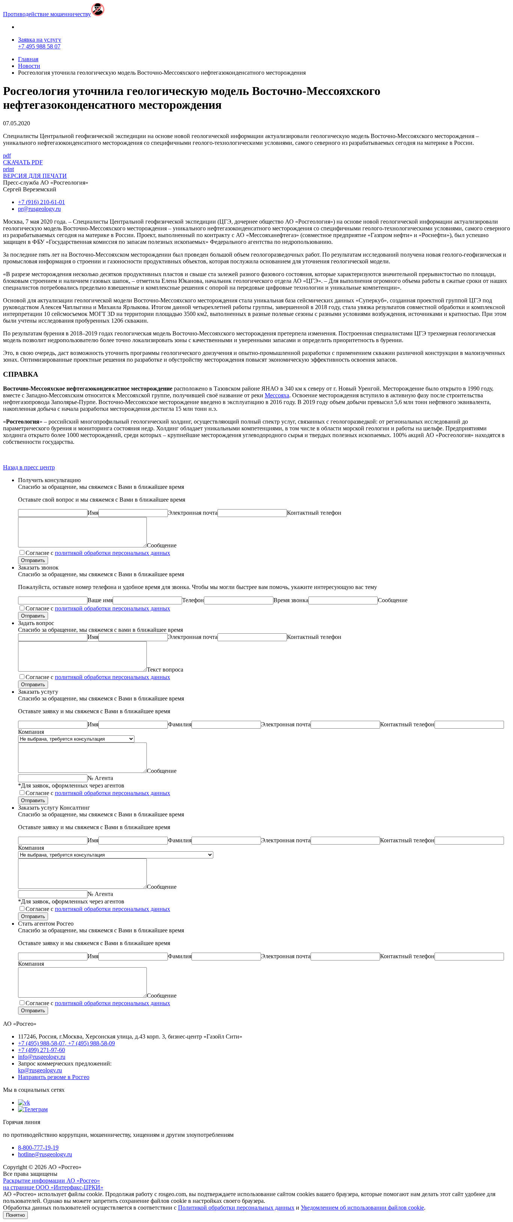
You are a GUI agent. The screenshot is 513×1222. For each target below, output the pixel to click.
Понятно (15, 1215)
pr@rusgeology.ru (39, 209)
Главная (28, 59)
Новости (29, 66)
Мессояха (277, 395)
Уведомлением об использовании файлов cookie (362, 1207)
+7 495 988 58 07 (39, 46)
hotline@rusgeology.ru (45, 1154)
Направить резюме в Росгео (53, 1077)
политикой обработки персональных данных (112, 553)
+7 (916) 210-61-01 (41, 202)
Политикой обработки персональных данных (236, 1207)
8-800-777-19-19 (38, 1147)
